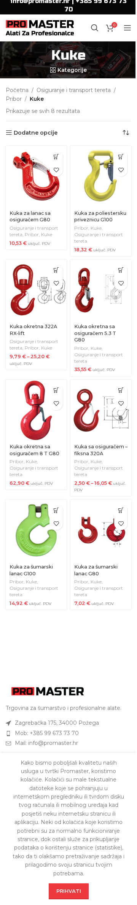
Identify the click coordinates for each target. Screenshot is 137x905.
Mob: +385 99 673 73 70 (47, 733)
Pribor (14, 98)
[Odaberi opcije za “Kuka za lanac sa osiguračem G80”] (56, 156)
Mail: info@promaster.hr (46, 743)
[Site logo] (40, 27)
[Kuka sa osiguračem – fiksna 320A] (100, 410)
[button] (120, 270)
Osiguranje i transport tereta (74, 90)
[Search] (94, 27)
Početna (17, 90)
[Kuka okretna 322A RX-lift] (36, 290)
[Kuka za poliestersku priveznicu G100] (100, 176)
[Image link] (47, 690)
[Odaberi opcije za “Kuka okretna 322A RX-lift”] (56, 270)
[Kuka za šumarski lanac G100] (36, 530)
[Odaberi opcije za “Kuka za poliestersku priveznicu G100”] (120, 156)
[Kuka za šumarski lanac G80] (100, 530)
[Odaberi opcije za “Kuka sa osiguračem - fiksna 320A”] (120, 390)
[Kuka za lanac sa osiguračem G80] (36, 176)
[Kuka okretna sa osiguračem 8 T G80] (36, 410)
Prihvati (68, 891)
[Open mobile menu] (127, 27)
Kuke (46, 234)
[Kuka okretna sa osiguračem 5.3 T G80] (100, 290)
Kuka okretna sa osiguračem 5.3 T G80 (95, 333)
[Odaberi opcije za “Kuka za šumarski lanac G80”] (120, 510)
